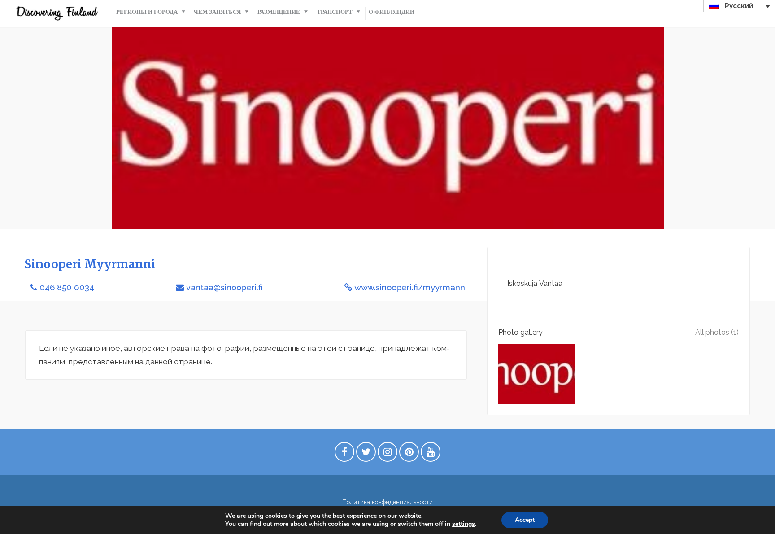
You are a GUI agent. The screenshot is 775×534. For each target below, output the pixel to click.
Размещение (278, 12)
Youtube (431, 454)
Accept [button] (525, 520)
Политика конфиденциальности (387, 502)
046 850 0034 (66, 287)
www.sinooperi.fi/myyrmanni (410, 287)
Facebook (344, 454)
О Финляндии (391, 12)
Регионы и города (147, 12)
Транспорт (335, 12)
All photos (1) (717, 332)
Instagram (387, 454)
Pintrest (409, 454)
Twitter (366, 454)
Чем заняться (217, 12)
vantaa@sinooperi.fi (224, 287)
